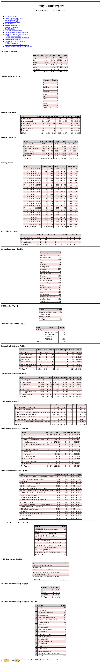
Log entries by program (12, 16)
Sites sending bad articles (12, 25)
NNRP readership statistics (13, 36)
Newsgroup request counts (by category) (17, 45)
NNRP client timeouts (11, 43)
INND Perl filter (10, 29)
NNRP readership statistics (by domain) (17, 38)
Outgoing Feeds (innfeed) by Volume (16, 34)
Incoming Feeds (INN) (12, 20)
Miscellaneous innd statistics (13, 30)
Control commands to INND (14, 18)
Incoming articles (10, 23)
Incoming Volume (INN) (12, 22)
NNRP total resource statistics (14, 39)
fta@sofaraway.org (52, 659)
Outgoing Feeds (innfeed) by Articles (16, 32)
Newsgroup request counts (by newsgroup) (18, 46)
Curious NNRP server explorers (15, 41)
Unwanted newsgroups (12, 27)
